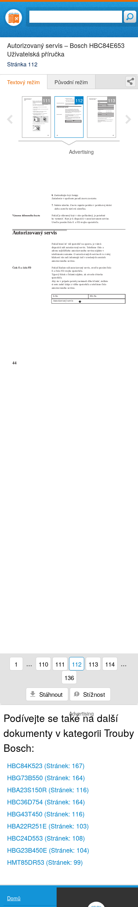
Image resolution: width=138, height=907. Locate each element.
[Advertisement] (69, 166)
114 (110, 663)
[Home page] (13, 17)
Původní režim (71, 82)
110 (43, 663)
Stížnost (93, 694)
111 (60, 663)
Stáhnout (50, 694)
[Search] (130, 17)
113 (93, 663)
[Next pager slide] (128, 120)
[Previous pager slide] (10, 120)
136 (69, 677)
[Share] (130, 81)
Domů (14, 898)
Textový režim (23, 82)
